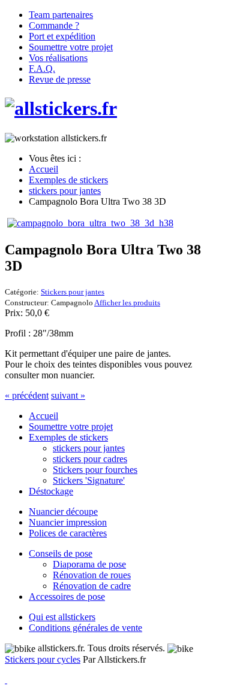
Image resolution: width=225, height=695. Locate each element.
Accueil (43, 416)
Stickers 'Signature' (89, 480)
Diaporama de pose (89, 564)
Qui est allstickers (62, 617)
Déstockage (51, 491)
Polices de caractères (68, 533)
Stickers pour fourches (95, 470)
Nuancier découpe (63, 511)
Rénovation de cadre (92, 586)
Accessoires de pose (67, 596)
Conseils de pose (60, 553)
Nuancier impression (68, 522)
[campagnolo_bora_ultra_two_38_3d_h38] (90, 223)
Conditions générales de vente (85, 628)
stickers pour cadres (90, 459)
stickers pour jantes (89, 448)
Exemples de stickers (68, 437)
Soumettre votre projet (71, 426)
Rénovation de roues (92, 575)
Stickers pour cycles (42, 659)
